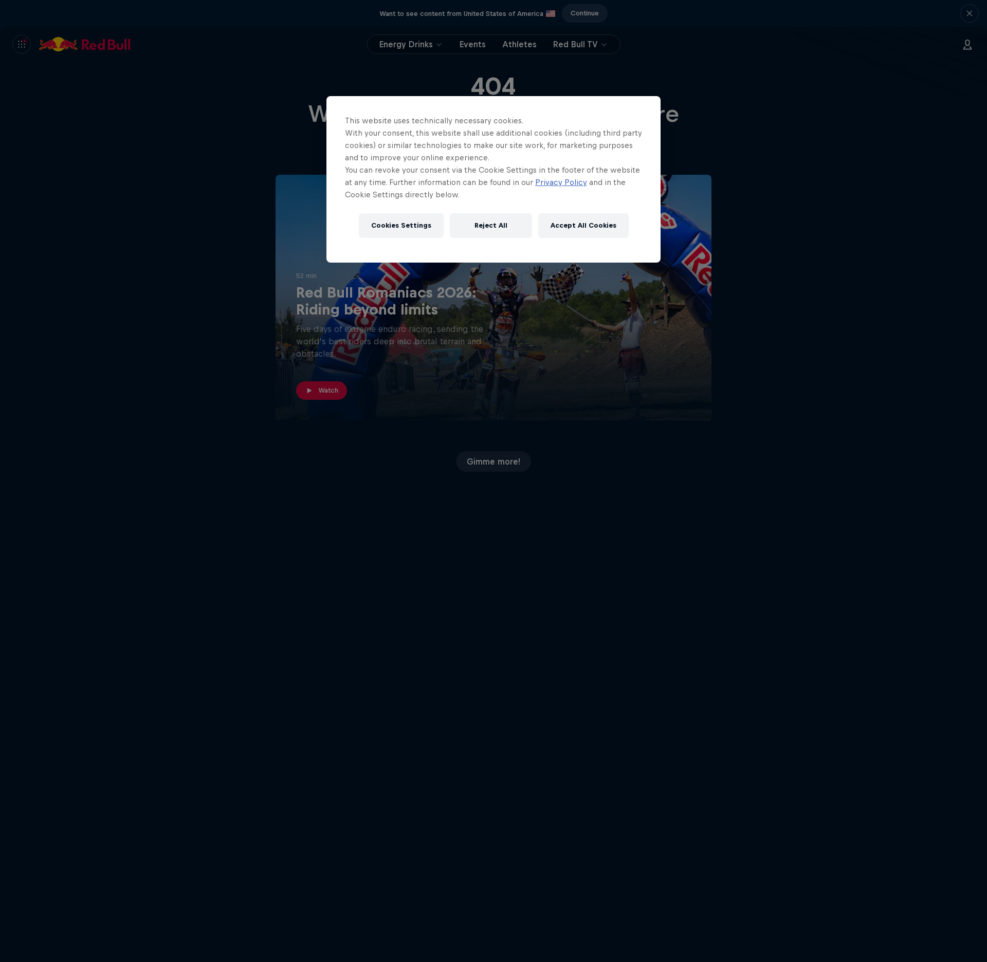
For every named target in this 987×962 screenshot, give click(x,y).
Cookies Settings (401, 225)
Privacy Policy (561, 182)
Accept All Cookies (583, 225)
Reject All (490, 225)
